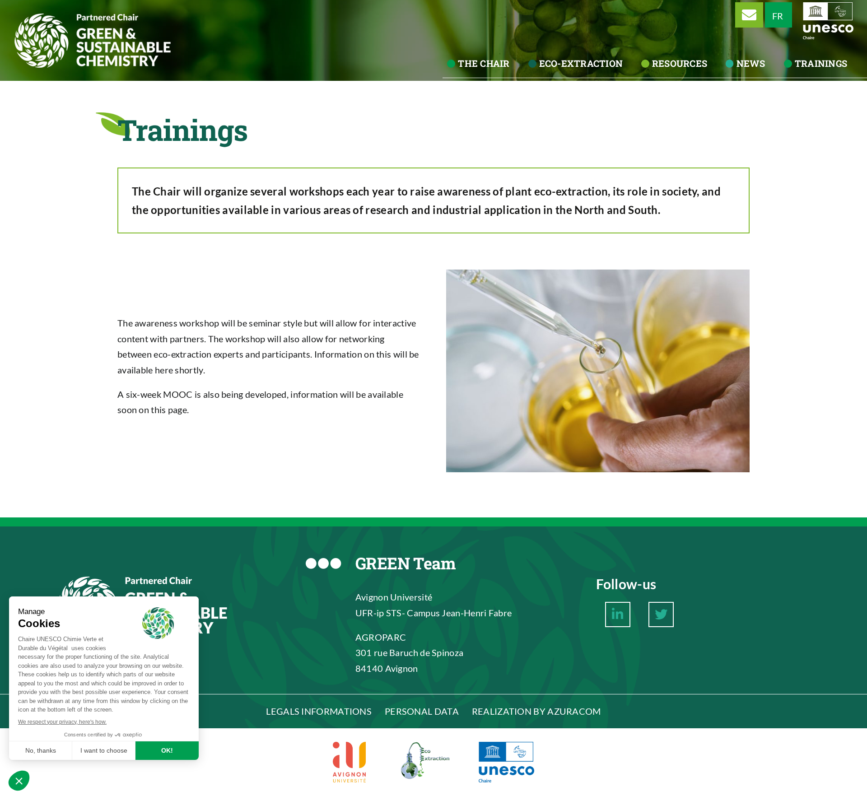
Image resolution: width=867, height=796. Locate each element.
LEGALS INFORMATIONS (319, 711)
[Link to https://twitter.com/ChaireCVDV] (661, 614)
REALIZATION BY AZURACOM (536, 711)
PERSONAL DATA (422, 711)
